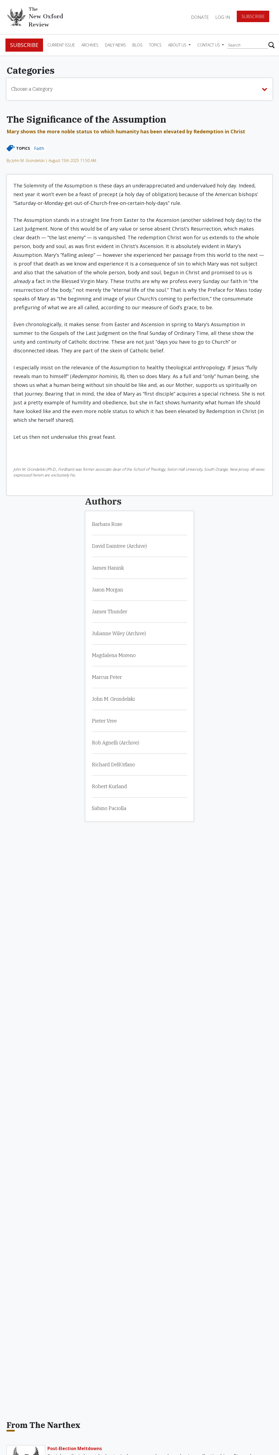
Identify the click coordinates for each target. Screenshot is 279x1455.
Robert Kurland (109, 786)
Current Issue (61, 45)
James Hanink (108, 568)
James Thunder (109, 611)
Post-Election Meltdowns (74, 1448)
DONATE (200, 17)
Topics (155, 45)
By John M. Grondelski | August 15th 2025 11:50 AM (51, 160)
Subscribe (253, 16)
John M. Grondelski (113, 699)
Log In (222, 17)
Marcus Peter (107, 677)
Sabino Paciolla (109, 808)
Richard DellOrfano (113, 764)
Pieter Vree (104, 721)
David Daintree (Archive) (119, 546)
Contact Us (209, 45)
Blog (137, 45)
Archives (89, 45)
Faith (39, 148)
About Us (177, 45)
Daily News (115, 45)
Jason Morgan (107, 590)
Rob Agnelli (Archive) (115, 743)
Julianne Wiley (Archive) (119, 633)
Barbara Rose (107, 524)
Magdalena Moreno (114, 655)
